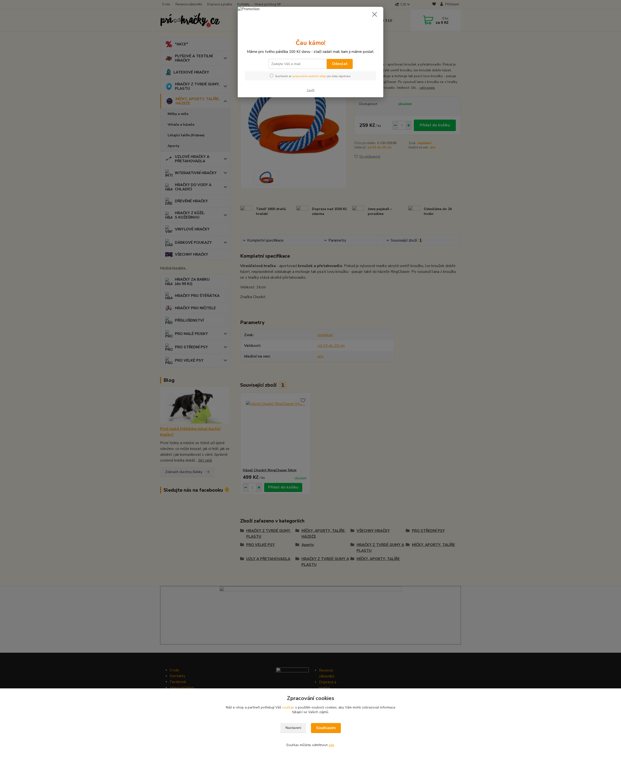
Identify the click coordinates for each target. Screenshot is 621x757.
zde (331, 745)
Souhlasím (326, 728)
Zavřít (310, 90)
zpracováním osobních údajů (309, 76)
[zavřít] (374, 14)
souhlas (288, 707)
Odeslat (340, 63)
